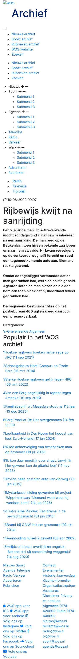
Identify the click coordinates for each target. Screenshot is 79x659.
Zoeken (17, 54)
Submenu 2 (26, 102)
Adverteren (17, 167)
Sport (20, 565)
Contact (49, 565)
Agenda (9, 570)
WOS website (22, 49)
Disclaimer (51, 596)
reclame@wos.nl (56, 626)
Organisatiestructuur (59, 585)
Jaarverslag (65, 575)
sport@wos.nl (54, 641)
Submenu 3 (26, 107)
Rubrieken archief (25, 44)
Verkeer (14, 142)
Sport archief (22, 39)
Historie (49, 575)
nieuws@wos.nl (55, 621)
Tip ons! (18, 191)
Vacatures (51, 590)
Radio (12, 137)
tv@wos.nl (51, 636)
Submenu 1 (25, 96)
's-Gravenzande (15, 331)
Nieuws (9, 565)
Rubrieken (16, 173)
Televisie (15, 132)
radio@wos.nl (53, 631)
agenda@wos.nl (55, 646)
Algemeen (37, 331)
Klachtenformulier (57, 580)
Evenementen (53, 570)
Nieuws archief (23, 34)
